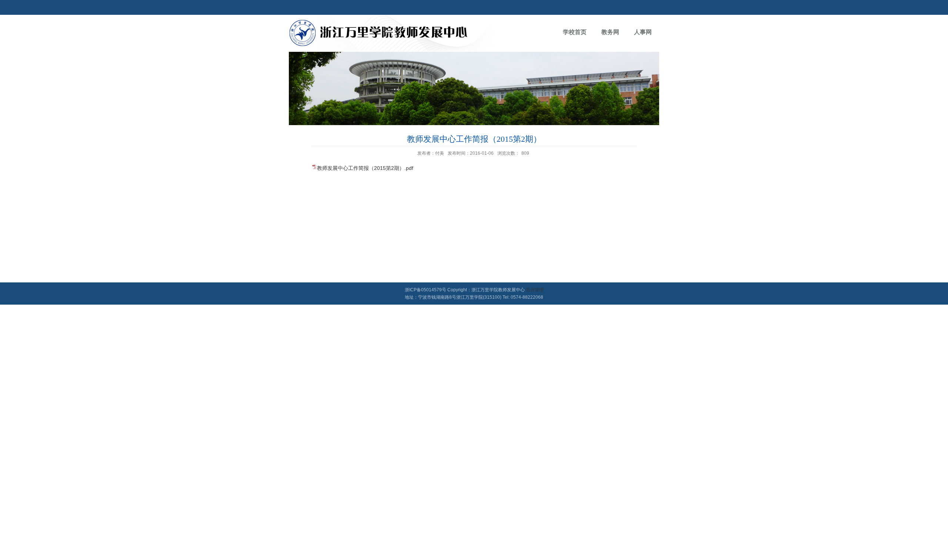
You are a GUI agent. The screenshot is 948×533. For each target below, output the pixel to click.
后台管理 (535, 289)
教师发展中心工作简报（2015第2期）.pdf (365, 168)
